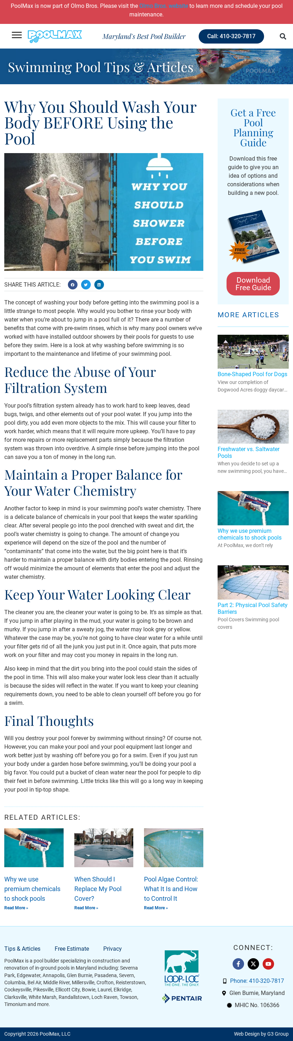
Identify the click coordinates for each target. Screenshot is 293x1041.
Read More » (16, 907)
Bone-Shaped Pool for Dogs (252, 374)
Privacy (112, 948)
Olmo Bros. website (163, 5)
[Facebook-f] (238, 964)
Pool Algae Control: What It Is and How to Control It (171, 888)
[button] (283, 36)
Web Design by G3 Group (261, 1034)
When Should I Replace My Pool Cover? (97, 888)
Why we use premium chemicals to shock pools (32, 888)
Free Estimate (72, 948)
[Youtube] (268, 964)
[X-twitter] (253, 964)
